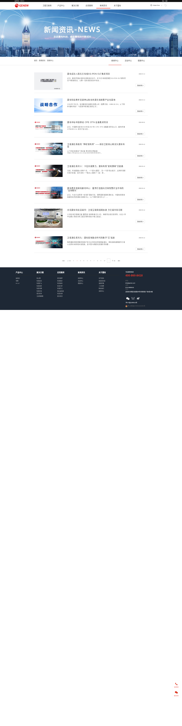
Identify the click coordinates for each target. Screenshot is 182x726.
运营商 (26, 276)
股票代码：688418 (19, 1)
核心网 (47, 276)
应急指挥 (67, 276)
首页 (35, 60)
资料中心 (109, 289)
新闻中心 (115, 61)
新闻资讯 (103, 6)
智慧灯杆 (67, 284)
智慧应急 (47, 279)
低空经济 (67, 294)
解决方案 (75, 6)
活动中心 (128, 61)
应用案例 (89, 6)
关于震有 (117, 6)
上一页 (69, 260)
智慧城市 (47, 284)
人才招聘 (109, 284)
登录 (163, 1)
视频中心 (141, 61)
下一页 (113, 260)
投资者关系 (109, 279)
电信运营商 (67, 289)
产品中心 (61, 6)
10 (104, 260)
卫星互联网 (47, 6)
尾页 (119, 260)
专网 (26, 279)
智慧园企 (67, 279)
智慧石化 (47, 289)
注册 (166, 1)
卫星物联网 (47, 294)
